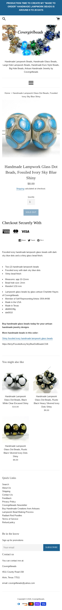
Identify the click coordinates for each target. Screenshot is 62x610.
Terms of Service (10, 519)
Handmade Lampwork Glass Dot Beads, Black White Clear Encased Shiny (15, 399)
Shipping (20, 188)
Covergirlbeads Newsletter (14, 505)
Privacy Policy (9, 501)
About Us (6, 488)
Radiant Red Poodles (12, 515)
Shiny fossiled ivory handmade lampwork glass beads (27, 338)
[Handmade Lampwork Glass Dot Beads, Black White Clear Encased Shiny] (15, 380)
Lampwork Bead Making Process (18, 512)
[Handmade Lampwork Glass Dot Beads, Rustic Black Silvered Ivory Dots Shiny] (15, 429)
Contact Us (7, 494)
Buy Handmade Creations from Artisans (21, 508)
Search (5, 484)
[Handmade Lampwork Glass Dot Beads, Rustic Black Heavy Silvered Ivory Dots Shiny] (46, 380)
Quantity (31, 197)
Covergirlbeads (38, 599)
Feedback (7, 498)
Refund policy (8, 522)
